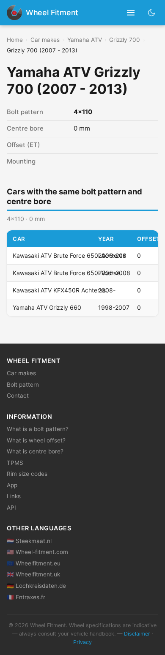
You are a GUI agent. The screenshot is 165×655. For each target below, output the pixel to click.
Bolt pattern (23, 384)
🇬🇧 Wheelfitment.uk (33, 574)
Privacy (82, 642)
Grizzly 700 (124, 39)
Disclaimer (137, 633)
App (12, 485)
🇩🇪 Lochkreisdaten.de (36, 585)
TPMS (15, 462)
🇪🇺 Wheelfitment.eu (33, 563)
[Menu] (131, 12)
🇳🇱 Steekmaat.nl (29, 541)
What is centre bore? (35, 451)
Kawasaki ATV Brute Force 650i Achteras (69, 255)
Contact (18, 395)
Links (14, 496)
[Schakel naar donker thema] (151, 12)
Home (15, 39)
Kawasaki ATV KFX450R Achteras (59, 290)
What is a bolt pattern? (38, 429)
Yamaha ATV (84, 39)
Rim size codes (27, 473)
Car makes (45, 39)
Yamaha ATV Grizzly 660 (47, 307)
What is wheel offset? (36, 440)
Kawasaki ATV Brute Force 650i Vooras (66, 272)
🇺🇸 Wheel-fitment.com (37, 552)
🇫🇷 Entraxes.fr (26, 597)
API (11, 507)
